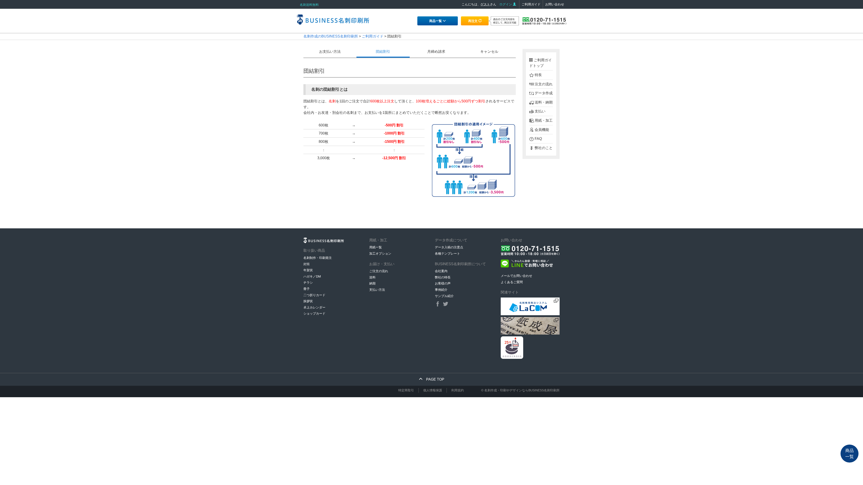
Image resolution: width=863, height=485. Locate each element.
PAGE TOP (433, 379)
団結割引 (383, 51)
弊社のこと (543, 148)
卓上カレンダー (314, 307)
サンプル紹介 (444, 296)
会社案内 (441, 271)
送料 (372, 277)
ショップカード (314, 313)
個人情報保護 (432, 390)
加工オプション (380, 253)
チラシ (308, 282)
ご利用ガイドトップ (540, 63)
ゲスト (485, 4)
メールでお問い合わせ (516, 276)
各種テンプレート (447, 253)
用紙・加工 (543, 120)
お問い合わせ (554, 4)
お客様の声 (443, 283)
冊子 (306, 289)
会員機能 (541, 130)
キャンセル (489, 51)
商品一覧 (436, 21)
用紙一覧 (375, 247)
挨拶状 (308, 301)
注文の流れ (543, 84)
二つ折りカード (314, 295)
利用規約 (457, 390)
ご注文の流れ (378, 271)
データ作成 (543, 93)
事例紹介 (441, 289)
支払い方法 (377, 289)
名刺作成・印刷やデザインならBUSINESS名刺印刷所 (522, 390)
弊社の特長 (443, 277)
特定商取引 (406, 390)
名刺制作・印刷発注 (317, 258)
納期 (372, 283)
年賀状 (308, 270)
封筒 (306, 264)
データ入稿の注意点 (449, 247)
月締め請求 (436, 51)
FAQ (538, 139)
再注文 (473, 21)
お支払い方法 (330, 51)
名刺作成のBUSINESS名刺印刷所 (330, 36)
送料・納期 (543, 102)
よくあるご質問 (512, 282)
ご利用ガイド (531, 4)
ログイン (506, 4)
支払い (539, 111)
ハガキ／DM (312, 276)
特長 (538, 75)
